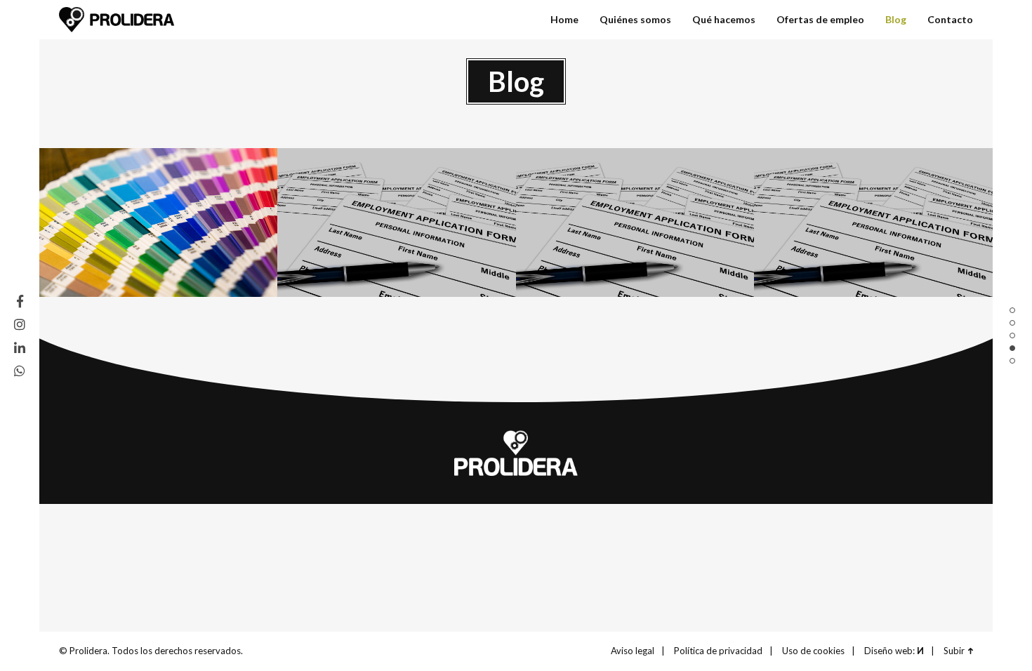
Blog (1012, 348)
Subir (954, 650)
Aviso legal (632, 650)
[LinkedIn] (19, 347)
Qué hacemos (1012, 335)
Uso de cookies (813, 650)
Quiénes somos (1012, 323)
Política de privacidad (718, 650)
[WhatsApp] (19, 370)
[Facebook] (19, 301)
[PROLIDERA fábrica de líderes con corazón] (116, 19)
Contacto (1012, 361)
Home (1012, 310)
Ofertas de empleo (820, 19)
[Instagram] (19, 324)
